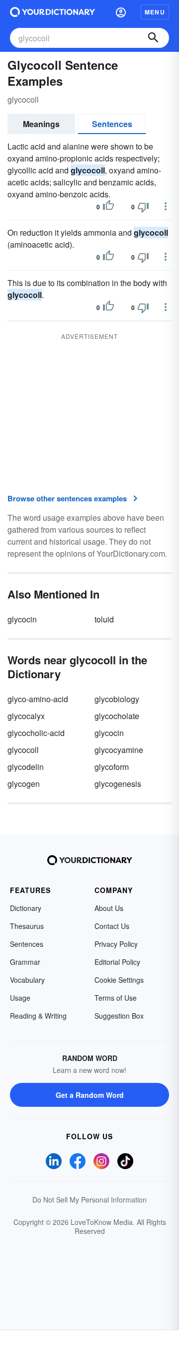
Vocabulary (27, 980)
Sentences (112, 124)
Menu (155, 11)
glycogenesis (117, 783)
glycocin (22, 619)
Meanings (41, 124)
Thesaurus (27, 926)
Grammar (25, 962)
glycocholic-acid (36, 733)
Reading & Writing (38, 1016)
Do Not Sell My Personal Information (89, 1200)
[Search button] (153, 38)
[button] (121, 11)
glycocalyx (26, 716)
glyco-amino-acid (37, 699)
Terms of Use (115, 998)
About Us (108, 908)
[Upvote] (108, 206)
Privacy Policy (116, 944)
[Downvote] (143, 206)
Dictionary (25, 908)
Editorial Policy (117, 962)
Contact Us (111, 926)
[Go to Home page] (52, 12)
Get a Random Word (90, 1095)
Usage (20, 998)
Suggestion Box (119, 1016)
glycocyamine (118, 749)
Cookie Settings (119, 980)
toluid (104, 619)
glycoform (111, 766)
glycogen (23, 783)
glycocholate (116, 716)
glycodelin (25, 766)
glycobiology (116, 699)
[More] (166, 206)
